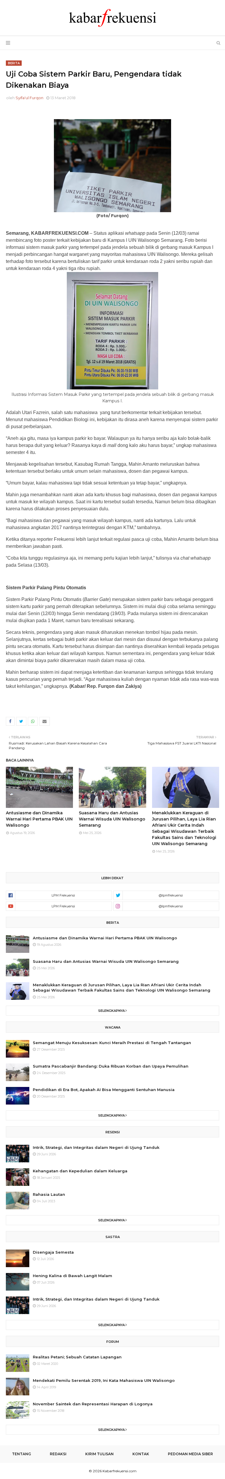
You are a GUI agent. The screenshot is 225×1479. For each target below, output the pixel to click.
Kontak (140, 1454)
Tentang (21, 1454)
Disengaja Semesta (53, 1252)
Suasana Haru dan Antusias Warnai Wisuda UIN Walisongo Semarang (112, 819)
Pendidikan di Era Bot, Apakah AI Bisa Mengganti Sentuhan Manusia (104, 1089)
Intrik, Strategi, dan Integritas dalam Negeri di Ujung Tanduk (96, 1147)
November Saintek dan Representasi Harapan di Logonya (93, 1404)
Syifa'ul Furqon (29, 97)
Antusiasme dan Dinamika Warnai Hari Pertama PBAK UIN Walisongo (39, 819)
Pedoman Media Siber (190, 1454)
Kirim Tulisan (99, 1454)
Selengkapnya (111, 1011)
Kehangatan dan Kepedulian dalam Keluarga (80, 1171)
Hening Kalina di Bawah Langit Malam (72, 1275)
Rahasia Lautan (49, 1194)
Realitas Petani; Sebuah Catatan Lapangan (77, 1357)
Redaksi (58, 1454)
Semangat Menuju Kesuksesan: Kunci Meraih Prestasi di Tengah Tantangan (112, 1042)
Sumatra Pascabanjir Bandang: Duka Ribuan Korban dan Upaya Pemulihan (110, 1066)
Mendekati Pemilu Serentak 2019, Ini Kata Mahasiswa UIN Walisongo (104, 1380)
